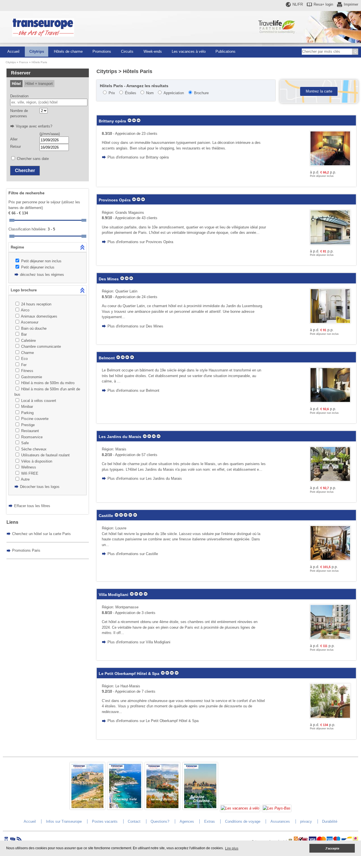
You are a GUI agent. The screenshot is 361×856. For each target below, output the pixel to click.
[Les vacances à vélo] (240, 808)
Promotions (102, 51)
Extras (209, 821)
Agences (187, 821)
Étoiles (130, 93)
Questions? (160, 821)
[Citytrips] (200, 808)
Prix (112, 93)
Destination (19, 96)
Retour (15, 146)
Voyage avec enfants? (34, 126)
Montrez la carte (319, 91)
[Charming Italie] (124, 808)
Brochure (201, 93)
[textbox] (48, 102)
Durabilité (329, 821)
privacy (306, 821)
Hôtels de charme (68, 51)
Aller (13, 139)
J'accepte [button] (332, 848)
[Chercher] (355, 52)
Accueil (13, 51)
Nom (150, 93)
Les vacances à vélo (189, 51)
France (23, 62)
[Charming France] (87, 808)
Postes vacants (105, 821)
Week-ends (153, 51)
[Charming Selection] (162, 808)
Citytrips (36, 51)
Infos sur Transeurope (64, 821)
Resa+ (323, 4)
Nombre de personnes (19, 113)
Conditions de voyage (242, 821)
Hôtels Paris (39, 62)
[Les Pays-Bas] (276, 808)
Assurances (280, 821)
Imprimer (351, 4)
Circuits (127, 51)
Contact (134, 821)
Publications (225, 51)
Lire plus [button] (231, 848)
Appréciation (174, 93)
